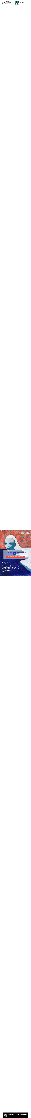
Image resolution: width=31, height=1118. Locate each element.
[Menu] (29, 3)
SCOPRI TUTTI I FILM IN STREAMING (15, 556)
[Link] (17, 3)
